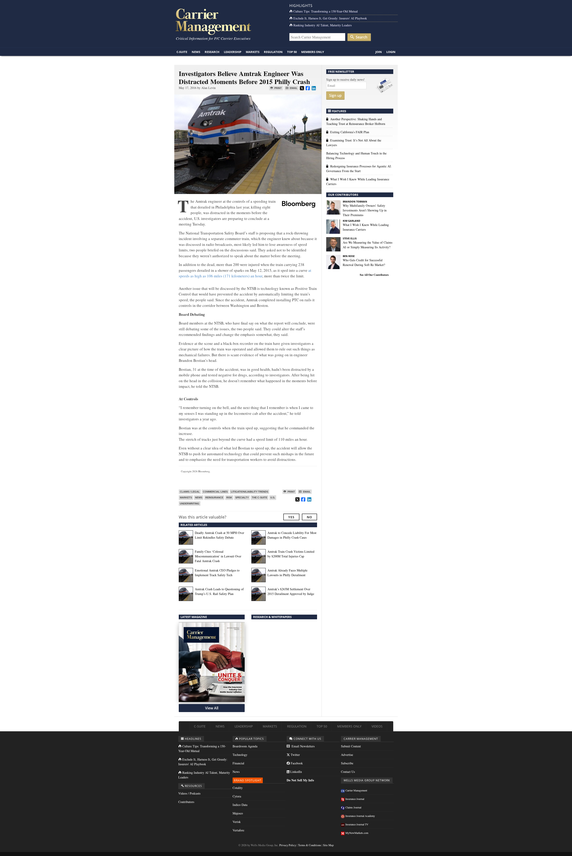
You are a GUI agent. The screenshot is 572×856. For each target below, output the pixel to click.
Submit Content (351, 746)
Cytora (237, 796)
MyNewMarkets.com (356, 833)
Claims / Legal (190, 491)
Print (278, 88)
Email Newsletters (303, 746)
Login (390, 52)
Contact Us (348, 772)
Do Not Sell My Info (300, 780)
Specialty (242, 497)
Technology (240, 755)
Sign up (335, 95)
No (309, 517)
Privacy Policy (287, 845)
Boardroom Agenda (245, 746)
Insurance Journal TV (356, 824)
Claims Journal (353, 807)
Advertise (347, 755)
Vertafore (238, 830)
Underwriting (189, 503)
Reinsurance (214, 497)
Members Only (312, 52)
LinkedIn (295, 772)
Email (293, 88)
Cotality (238, 788)
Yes (291, 517)
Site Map (328, 845)
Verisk (237, 822)
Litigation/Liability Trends (249, 491)
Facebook (296, 763)
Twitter (295, 755)
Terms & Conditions (309, 845)
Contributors (186, 802)
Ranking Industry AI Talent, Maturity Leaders (322, 25)
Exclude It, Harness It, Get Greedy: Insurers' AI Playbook (330, 18)
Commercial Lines (215, 491)
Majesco (238, 813)
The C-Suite (259, 497)
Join (378, 52)
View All (211, 708)
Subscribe (347, 763)
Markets (252, 52)
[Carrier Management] (228, 21)
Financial (238, 763)
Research (212, 52)
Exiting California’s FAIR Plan (349, 132)
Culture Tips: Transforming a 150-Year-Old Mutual (325, 11)
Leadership (232, 52)
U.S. (272, 497)
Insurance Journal (354, 799)
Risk (229, 497)
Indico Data (240, 805)
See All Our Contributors (374, 275)
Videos (377, 726)
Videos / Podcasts (189, 793)
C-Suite (182, 52)
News (196, 52)
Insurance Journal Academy (360, 816)
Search (361, 37)
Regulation (273, 52)
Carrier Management (356, 790)
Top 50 (292, 52)
